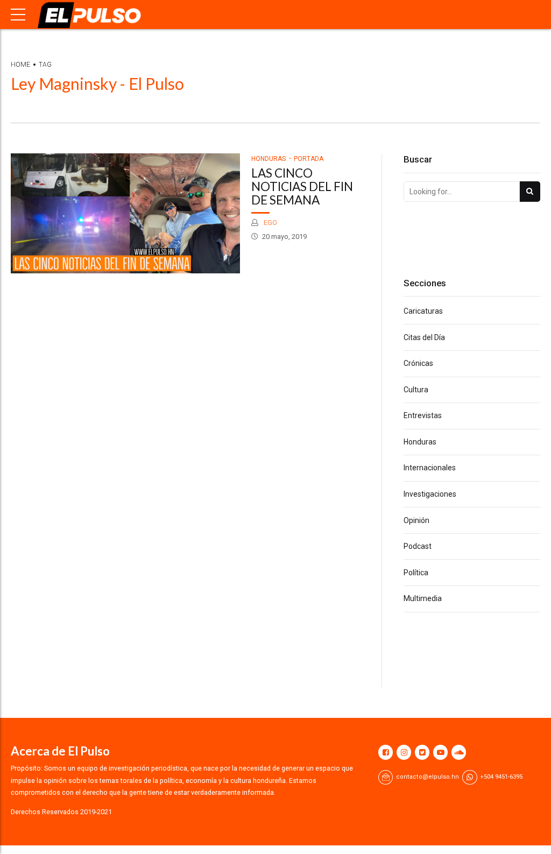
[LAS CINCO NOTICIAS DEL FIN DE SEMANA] (125, 213)
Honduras (268, 159)
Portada (308, 159)
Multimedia (423, 598)
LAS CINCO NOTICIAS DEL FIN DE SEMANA (302, 186)
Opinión (416, 520)
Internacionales (430, 467)
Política (416, 572)
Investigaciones (430, 494)
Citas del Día (424, 337)
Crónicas (418, 363)
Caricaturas (423, 311)
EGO (269, 222)
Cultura (416, 389)
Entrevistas (423, 415)
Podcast (418, 546)
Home (20, 64)
